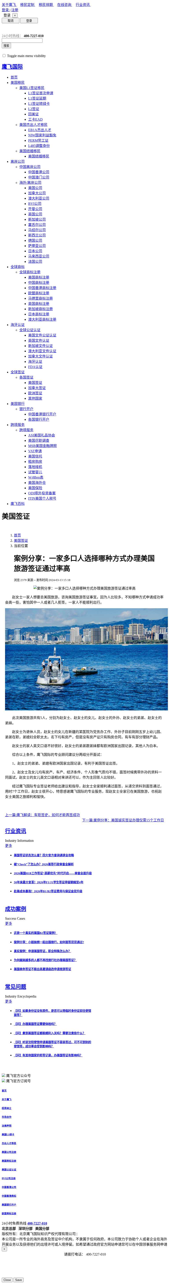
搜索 (6, 45)
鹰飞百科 (18, 504)
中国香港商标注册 (42, 288)
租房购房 (35, 461)
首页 (14, 77)
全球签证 (18, 372)
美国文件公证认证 (42, 335)
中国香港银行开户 (42, 414)
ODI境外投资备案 (42, 493)
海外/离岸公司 (30, 182)
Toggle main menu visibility (26, 56)
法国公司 (35, 261)
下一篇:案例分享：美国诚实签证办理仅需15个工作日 (123, 820)
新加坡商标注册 (40, 309)
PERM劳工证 (38, 140)
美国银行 (18, 404)
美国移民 (18, 82)
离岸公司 (18, 161)
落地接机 (35, 467)
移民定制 (27, 5)
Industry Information (20, 840)
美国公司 (35, 188)
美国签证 (35, 382)
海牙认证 (18, 325)
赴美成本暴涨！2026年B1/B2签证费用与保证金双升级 (48, 891)
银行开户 (26, 409)
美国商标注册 (38, 277)
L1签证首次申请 (40, 93)
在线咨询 (64, 5)
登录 (6, 10)
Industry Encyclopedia (21, 996)
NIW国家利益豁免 (42, 135)
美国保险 (35, 488)
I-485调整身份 (39, 146)
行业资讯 (83, 5)
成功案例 (15, 909)
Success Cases (15, 918)
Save (18, 1280)
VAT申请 (35, 451)
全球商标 (18, 267)
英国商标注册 (38, 304)
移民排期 (46, 5)
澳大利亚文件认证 (42, 351)
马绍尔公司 (37, 230)
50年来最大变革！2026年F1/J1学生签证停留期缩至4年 (48, 882)
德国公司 (35, 240)
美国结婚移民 (29, 151)
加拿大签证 (37, 388)
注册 (14, 10)
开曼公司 (35, 209)
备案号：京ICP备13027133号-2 (101, 1234)
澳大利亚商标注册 (42, 319)
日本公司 (35, 251)
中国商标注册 (38, 282)
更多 (8, 846)
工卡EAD (35, 119)
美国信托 (35, 456)
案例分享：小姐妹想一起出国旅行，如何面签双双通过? (49, 942)
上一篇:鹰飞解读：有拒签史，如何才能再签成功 (42, 815)
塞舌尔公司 (37, 225)
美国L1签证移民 (31, 88)
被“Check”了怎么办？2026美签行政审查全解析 (44, 864)
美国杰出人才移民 (33, 125)
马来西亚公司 (38, 256)
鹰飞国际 (12, 67)
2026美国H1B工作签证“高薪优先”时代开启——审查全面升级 (53, 873)
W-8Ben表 (35, 477)
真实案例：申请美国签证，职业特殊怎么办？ (42, 951)
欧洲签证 (35, 393)
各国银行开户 (38, 419)
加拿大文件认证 (40, 356)
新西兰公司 (37, 235)
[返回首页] (5, 28)
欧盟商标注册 (38, 293)
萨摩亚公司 (37, 246)
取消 (10, 20)
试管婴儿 (35, 472)
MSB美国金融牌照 (42, 446)
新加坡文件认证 (40, 346)
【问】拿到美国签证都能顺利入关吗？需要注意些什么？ (49, 1033)
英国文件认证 (38, 340)
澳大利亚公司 (38, 198)
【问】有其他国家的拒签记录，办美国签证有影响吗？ (48, 1055)
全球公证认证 (29, 330)
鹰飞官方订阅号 (18, 1081)
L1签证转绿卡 (39, 104)
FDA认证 (35, 367)
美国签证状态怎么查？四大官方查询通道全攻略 (44, 855)
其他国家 (35, 398)
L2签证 (33, 109)
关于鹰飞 (9, 5)
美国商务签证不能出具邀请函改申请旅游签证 (42, 969)
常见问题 (15, 987)
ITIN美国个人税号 (42, 498)
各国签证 (26, 377)
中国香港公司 (38, 172)
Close (7, 1280)
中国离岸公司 (29, 167)
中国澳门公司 (38, 177)
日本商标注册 (38, 314)
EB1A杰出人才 (39, 130)
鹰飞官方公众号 (18, 1076)
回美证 (33, 114)
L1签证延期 (37, 98)
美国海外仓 (37, 483)
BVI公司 (34, 204)
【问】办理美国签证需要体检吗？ (35, 1024)
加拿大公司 (37, 193)
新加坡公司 (37, 219)
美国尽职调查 (38, 440)
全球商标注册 (29, 272)
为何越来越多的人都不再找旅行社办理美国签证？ (45, 960)
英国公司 (35, 214)
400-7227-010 (37, 1223)
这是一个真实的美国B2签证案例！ (35, 933)
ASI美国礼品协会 (41, 435)
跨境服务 (18, 425)
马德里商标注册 (40, 298)
